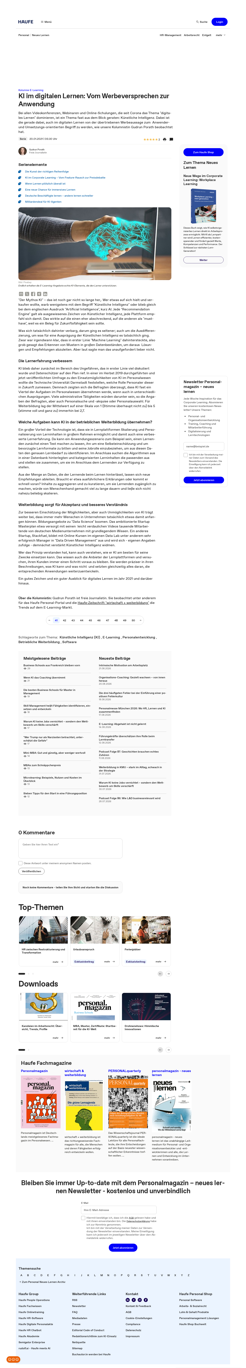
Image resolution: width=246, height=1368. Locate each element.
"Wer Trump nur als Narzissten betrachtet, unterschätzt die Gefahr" (53, 738)
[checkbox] (20, 863)
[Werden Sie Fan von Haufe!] (146, 1300)
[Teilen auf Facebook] (33, 294)
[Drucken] (164, 139)
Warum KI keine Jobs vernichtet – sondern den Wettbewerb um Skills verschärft (56, 723)
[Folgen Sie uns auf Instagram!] (140, 1300)
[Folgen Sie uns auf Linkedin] (128, 1300)
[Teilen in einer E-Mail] (21, 294)
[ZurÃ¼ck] (160, 973)
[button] (220, 22)
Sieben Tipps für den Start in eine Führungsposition (55, 793)
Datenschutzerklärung (138, 1221)
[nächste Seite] (140, 620)
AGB (131, 1218)
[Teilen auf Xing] (39, 294)
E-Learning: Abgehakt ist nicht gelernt (122, 724)
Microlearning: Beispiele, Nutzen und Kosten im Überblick (52, 779)
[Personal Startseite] (26, 22)
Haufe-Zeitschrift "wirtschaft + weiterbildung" (113, 602)
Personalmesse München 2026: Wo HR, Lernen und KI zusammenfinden (132, 710)
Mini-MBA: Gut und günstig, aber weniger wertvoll (54, 752)
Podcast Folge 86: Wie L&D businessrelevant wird (129, 798)
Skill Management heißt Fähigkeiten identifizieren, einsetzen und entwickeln (57, 707)
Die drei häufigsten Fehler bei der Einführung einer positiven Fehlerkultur (132, 694)
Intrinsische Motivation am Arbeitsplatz (123, 665)
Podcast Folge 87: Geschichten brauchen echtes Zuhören (129, 753)
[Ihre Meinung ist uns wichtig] (13, 1359)
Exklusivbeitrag (84, 961)
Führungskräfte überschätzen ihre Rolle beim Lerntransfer (127, 737)
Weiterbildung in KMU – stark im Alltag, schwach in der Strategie (130, 768)
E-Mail (84, 1203)
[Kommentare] (171, 139)
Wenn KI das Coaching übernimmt (44, 677)
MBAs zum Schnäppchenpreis (42, 765)
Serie (23, 138)
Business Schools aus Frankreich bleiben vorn (51, 665)
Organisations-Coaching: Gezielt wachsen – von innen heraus (132, 679)
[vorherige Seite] (50, 620)
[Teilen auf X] (27, 294)
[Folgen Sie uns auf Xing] (134, 1300)
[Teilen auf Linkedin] (45, 294)
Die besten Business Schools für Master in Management (49, 691)
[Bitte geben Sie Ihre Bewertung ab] (156, 140)
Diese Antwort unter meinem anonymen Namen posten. (57, 863)
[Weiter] (168, 974)
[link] (23, 35)
